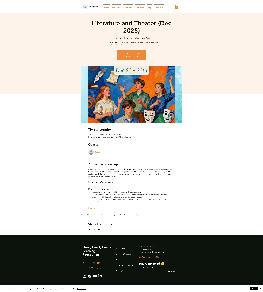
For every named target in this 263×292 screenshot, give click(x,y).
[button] (176, 7)
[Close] (260, 288)
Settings (244, 289)
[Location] (140, 257)
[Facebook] (90, 276)
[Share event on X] (94, 229)
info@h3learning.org (93, 268)
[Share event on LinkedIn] (99, 229)
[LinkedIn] (100, 276)
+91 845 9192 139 (93, 263)
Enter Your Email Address (148, 268)
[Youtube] (95, 276)
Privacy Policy (81, 289)
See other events (131, 56)
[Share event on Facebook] (89, 229)
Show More (92, 208)
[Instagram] (85, 276)
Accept (254, 289)
